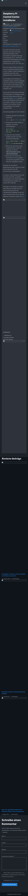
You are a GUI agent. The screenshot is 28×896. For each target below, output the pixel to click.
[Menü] (25, 3)
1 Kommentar (14, 696)
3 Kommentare (14, 814)
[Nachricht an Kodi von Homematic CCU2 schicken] (14, 635)
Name (4, 836)
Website (4, 849)
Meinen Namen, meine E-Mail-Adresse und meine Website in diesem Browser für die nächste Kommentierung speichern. (13, 874)
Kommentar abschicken (9, 884)
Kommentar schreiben (8, 856)
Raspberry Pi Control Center (11, 46)
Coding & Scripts (9, 25)
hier (23, 196)
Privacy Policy (15, 880)
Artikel (15, 98)
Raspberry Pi (7, 335)
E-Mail (4, 842)
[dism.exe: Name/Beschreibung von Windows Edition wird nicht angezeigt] (14, 753)
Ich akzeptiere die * (11, 880)
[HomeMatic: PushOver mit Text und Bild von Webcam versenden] (14, 517)
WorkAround (17, 25)
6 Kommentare (15, 578)
